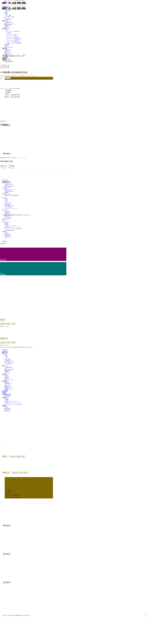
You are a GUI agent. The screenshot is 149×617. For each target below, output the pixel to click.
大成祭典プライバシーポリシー (11, 225)
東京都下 (6, 45)
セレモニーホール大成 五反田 (13, 31)
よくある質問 (5, 57)
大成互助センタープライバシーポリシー (13, 227)
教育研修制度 (7, 234)
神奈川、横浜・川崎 (9, 47)
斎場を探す (4, 181)
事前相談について (8, 50)
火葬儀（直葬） (8, 10)
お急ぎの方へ (5, 6)
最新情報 (4, 59)
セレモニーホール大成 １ (12, 34)
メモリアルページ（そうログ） (11, 208)
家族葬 (6, 12)
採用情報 (4, 231)
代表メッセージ (8, 237)
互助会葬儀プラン (8, 19)
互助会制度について (9, 189)
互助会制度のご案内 (6, 60)
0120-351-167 (15, 95)
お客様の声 (4, 58)
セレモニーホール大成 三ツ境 (13, 41)
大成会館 (9, 32)
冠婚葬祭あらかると (9, 56)
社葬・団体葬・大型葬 (9, 16)
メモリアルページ (8, 18)
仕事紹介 (6, 233)
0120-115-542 (15, 97)
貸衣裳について (8, 53)
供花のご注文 (7, 52)
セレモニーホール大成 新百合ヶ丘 (14, 38)
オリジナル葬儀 (8, 15)
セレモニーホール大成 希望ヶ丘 (13, 40)
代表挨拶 (6, 224)
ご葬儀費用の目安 (8, 22)
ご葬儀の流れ (7, 49)
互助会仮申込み (8, 395)
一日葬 (6, 11)
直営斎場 (6, 29)
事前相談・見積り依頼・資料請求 (12, 195)
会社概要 (6, 223)
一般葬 (6, 14)
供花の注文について (9, 215)
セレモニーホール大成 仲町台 (13, 37)
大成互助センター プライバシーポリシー (13, 402)
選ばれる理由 (5, 7)
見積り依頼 (7, 27)
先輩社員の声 (7, 236)
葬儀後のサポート (8, 54)
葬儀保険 (6, 25)
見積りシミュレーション (10, 23)
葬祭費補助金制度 (8, 24)
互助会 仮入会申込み (9, 61)
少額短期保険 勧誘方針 (9, 230)
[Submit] (0, 79)
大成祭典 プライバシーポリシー (11, 401)
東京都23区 (7, 44)
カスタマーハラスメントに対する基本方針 (13, 228)
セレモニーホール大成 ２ (12, 35)
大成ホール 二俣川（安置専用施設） (14, 43)
